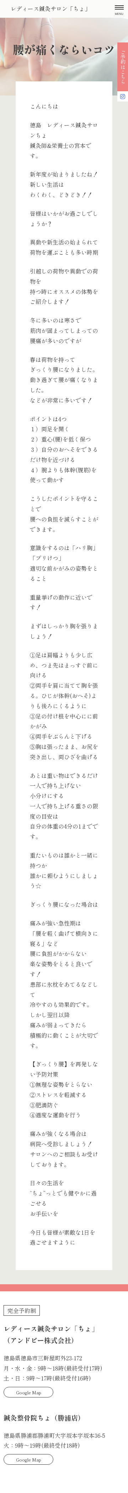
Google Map (28, 1392)
